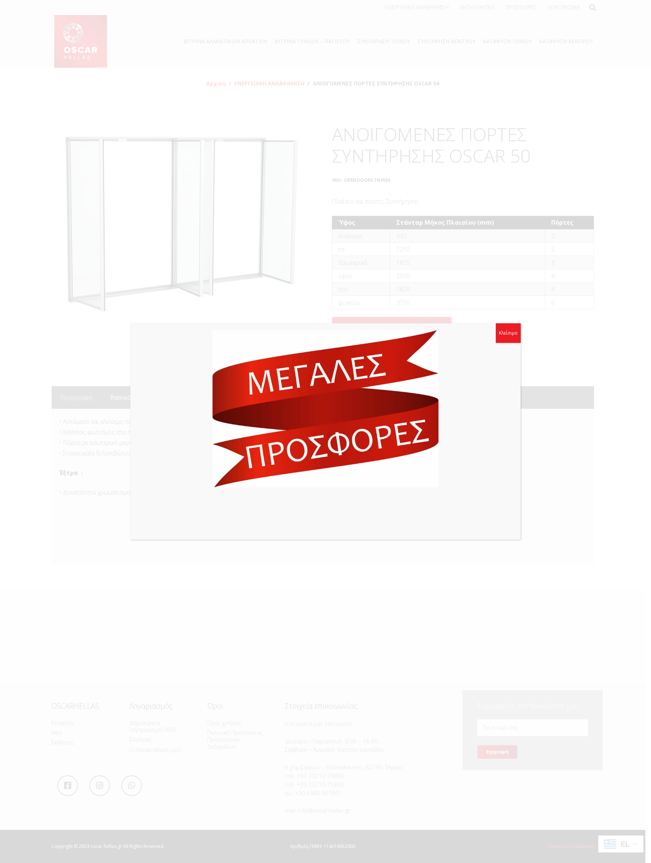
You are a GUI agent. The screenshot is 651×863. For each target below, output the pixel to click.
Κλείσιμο (508, 333)
